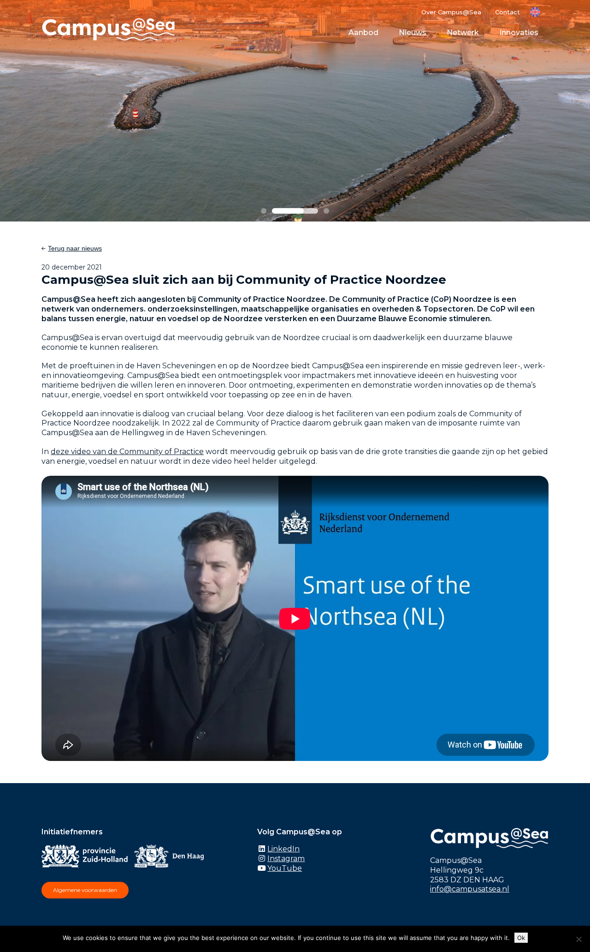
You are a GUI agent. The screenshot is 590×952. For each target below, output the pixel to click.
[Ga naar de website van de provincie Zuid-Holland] (86, 857)
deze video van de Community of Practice (127, 451)
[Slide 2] (295, 211)
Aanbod (363, 32)
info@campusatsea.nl (469, 889)
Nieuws (412, 32)
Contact (507, 12)
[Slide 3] (326, 211)
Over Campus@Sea (451, 12)
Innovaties (518, 32)
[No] (578, 939)
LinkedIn (283, 848)
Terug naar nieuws (75, 248)
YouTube (284, 868)
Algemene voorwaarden (85, 889)
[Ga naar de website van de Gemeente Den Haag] (171, 857)
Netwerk (463, 32)
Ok (521, 937)
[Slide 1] (263, 211)
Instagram (286, 858)
